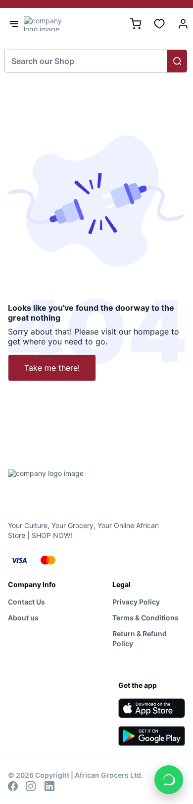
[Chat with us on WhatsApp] (168, 779)
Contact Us (26, 602)
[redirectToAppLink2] (151, 736)
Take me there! (52, 368)
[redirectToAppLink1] (151, 708)
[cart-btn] (136, 24)
